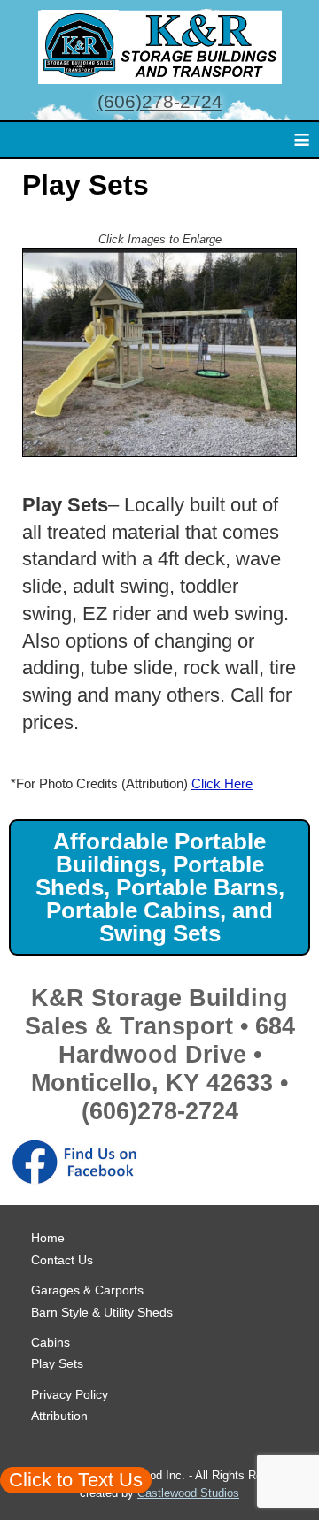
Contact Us (62, 1260)
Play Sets (57, 1363)
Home (48, 1238)
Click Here (222, 783)
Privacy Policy (69, 1394)
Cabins (50, 1342)
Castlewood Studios (188, 1493)
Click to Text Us (76, 1480)
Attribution (59, 1415)
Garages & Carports (87, 1290)
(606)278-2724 (159, 101)
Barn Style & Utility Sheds (102, 1312)
